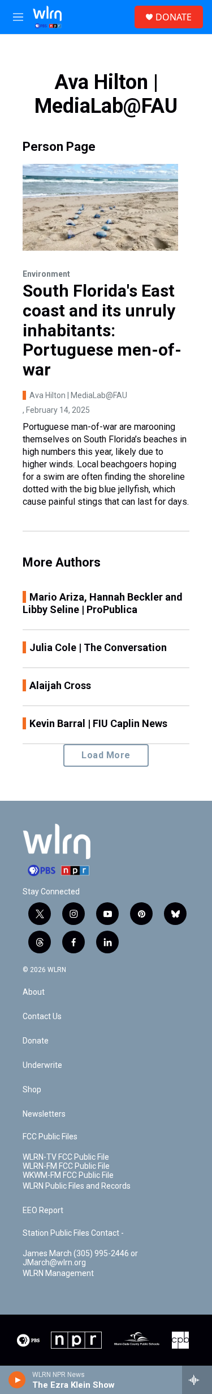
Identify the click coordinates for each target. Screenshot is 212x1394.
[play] (17, 1379)
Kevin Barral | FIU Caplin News (98, 723)
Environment (46, 273)
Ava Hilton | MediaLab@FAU (78, 395)
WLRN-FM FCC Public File (66, 1166)
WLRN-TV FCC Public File (66, 1157)
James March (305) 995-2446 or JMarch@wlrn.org (80, 1258)
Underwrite (42, 1065)
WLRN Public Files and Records (77, 1186)
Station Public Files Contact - (73, 1233)
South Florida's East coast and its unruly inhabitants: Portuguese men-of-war (102, 330)
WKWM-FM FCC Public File (68, 1175)
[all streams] (197, 1380)
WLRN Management (58, 1273)
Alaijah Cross (60, 685)
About (34, 992)
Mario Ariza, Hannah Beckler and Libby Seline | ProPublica (103, 603)
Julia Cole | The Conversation (98, 647)
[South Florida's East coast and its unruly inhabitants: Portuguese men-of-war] (100, 207)
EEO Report (43, 1210)
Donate (36, 1041)
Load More (106, 755)
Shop (32, 1089)
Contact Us (42, 1016)
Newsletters (44, 1114)
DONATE (173, 17)
